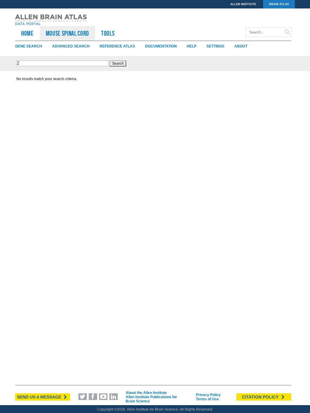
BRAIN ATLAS (279, 4)
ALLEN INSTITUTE (243, 4)
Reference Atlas (117, 46)
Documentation (161, 46)
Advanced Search (71, 46)
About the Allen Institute (146, 393)
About (240, 46)
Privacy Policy (208, 395)
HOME (27, 33)
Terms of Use (207, 399)
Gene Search (28, 46)
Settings (215, 46)
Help (191, 46)
